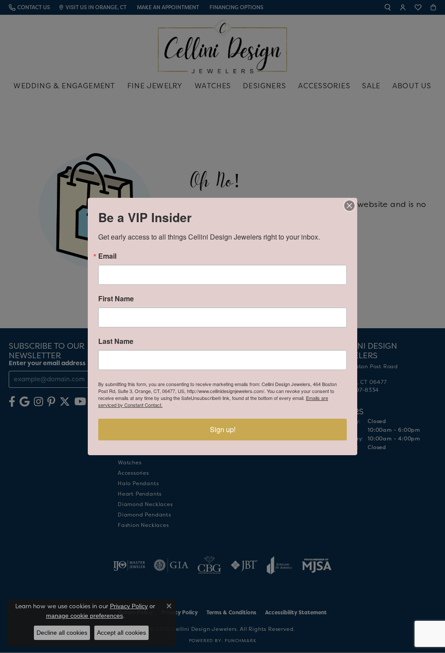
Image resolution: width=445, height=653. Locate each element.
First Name (116, 298)
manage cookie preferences (84, 615)
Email (107, 256)
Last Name (115, 341)
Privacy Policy (129, 606)
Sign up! (223, 429)
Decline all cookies (62, 632)
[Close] (349, 205)
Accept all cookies (121, 632)
